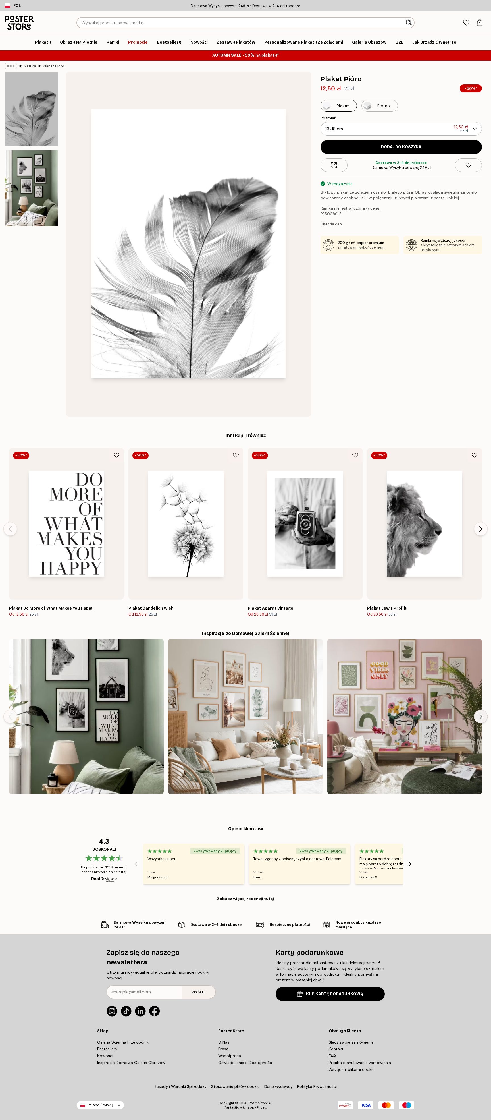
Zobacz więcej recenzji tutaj (245, 898)
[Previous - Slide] (10, 529)
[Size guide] (334, 165)
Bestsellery (107, 1048)
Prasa (223, 1048)
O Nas (223, 1042)
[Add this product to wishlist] (468, 165)
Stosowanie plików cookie (235, 1086)
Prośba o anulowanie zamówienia (360, 1062)
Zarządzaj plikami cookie (352, 1069)
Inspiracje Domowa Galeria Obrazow (131, 1062)
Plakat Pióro (53, 66)
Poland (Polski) (100, 1105)
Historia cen (331, 224)
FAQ (332, 1055)
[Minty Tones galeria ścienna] (245, 716)
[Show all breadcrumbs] (11, 66)
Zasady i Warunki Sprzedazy (180, 1086)
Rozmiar (328, 118)
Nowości (105, 1055)
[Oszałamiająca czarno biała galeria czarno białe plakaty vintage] (86, 716)
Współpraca (229, 1055)
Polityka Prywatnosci (317, 1086)
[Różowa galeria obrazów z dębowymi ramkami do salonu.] (404, 716)
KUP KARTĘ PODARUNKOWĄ (334, 993)
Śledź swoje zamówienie (351, 1042)
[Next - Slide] (481, 529)
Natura (30, 66)
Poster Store (258, 1103)
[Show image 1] (31, 109)
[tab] (466, 23)
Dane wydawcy (278, 1086)
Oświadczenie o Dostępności (245, 1062)
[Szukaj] (409, 22)
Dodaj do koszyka (401, 146)
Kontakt (336, 1048)
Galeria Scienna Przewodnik (123, 1042)
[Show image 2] (31, 188)
